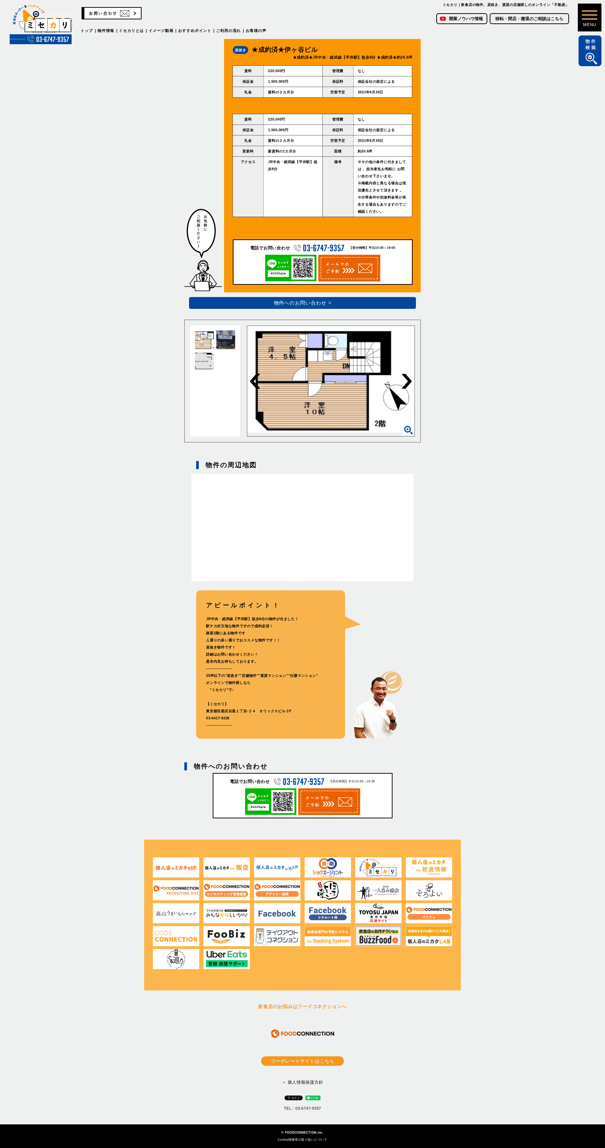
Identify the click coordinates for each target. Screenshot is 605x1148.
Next (407, 381)
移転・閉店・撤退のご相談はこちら (529, 18)
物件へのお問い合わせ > (302, 303)
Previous (255, 381)
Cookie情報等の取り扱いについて (302, 1139)
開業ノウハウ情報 (466, 18)
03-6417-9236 (217, 718)
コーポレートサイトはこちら (302, 1061)
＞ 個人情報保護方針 (302, 1082)
